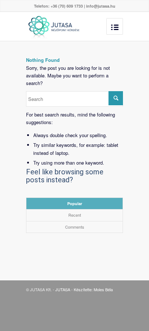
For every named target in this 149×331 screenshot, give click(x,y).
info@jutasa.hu (100, 6)
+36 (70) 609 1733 (67, 6)
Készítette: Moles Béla (93, 289)
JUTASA (62, 289)
